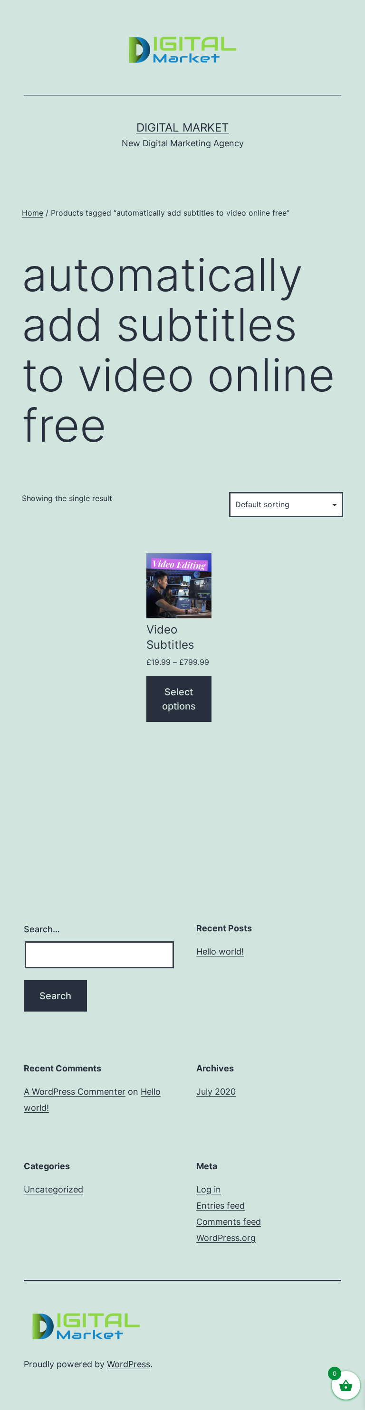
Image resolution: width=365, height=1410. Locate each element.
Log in (208, 1189)
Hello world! (220, 951)
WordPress (128, 1364)
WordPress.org (226, 1238)
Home (32, 213)
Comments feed (228, 1222)
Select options (179, 699)
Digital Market (182, 127)
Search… (42, 929)
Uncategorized (53, 1189)
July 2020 (216, 1092)
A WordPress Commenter (74, 1092)
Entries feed (220, 1206)
